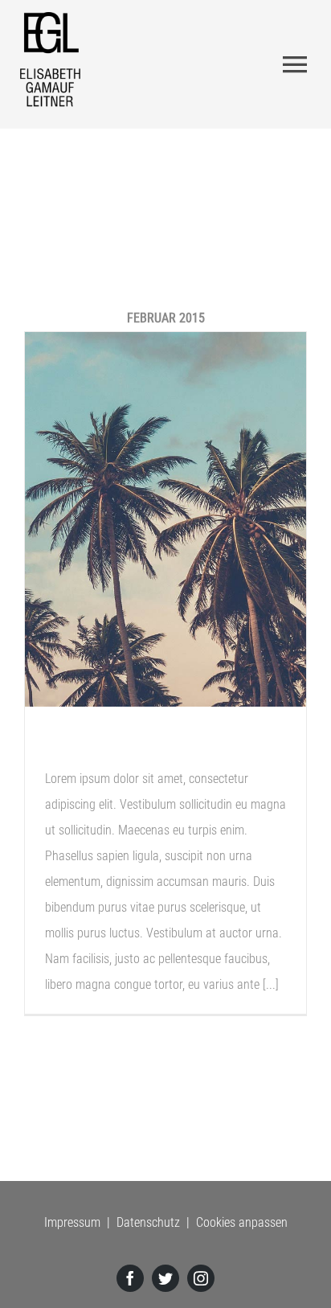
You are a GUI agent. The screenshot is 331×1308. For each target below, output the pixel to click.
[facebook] (130, 1278)
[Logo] (50, 18)
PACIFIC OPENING (120, 746)
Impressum (72, 1222)
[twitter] (165, 1278)
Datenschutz (148, 1222)
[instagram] (201, 1278)
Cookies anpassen (242, 1222)
